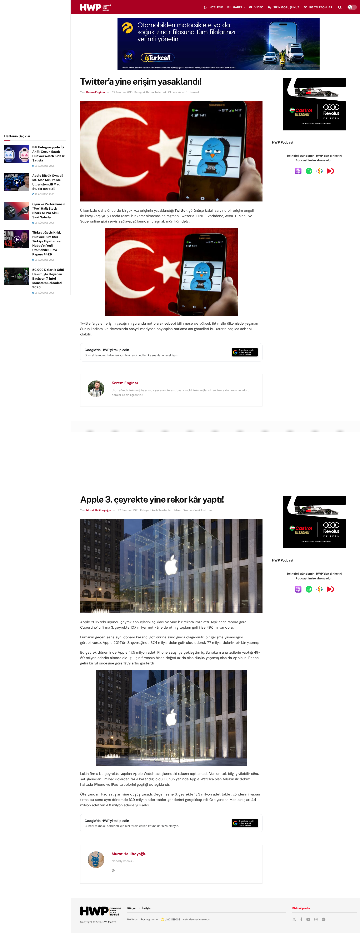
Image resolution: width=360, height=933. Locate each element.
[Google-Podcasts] (319, 171)
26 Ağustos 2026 (44, 165)
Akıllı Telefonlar (162, 510)
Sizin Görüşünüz (286, 7)
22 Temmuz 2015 (122, 92)
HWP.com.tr (134, 919)
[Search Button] (340, 7)
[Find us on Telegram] (323, 919)
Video (258, 7)
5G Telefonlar (320, 7)
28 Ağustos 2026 (44, 259)
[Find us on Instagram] (316, 919)
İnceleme (216, 7)
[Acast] (330, 171)
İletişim (146, 908)
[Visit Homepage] (95, 7)
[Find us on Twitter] (294, 919)
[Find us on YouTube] (308, 919)
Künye (131, 908)
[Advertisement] (35, 66)
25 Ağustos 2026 (44, 222)
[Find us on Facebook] (301, 919)
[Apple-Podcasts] (298, 171)
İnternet (160, 92)
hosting (145, 919)
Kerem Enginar (95, 92)
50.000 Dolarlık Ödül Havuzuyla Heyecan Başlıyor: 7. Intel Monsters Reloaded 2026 (48, 278)
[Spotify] (309, 171)
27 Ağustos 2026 (44, 194)
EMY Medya (109, 922)
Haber (237, 7)
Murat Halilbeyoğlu (98, 510)
